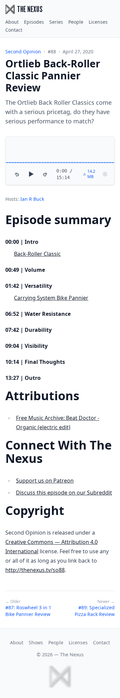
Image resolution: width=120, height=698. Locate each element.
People (75, 22)
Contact (13, 30)
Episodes (34, 22)
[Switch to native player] (105, 174)
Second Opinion (23, 51)
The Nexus (72, 654)
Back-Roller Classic (37, 253)
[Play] (31, 174)
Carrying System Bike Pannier (51, 297)
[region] (60, 160)
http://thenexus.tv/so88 (35, 570)
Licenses (98, 22)
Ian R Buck (32, 199)
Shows (36, 642)
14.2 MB (91, 173)
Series (56, 22)
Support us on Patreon (45, 480)
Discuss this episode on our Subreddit (64, 492)
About (12, 22)
